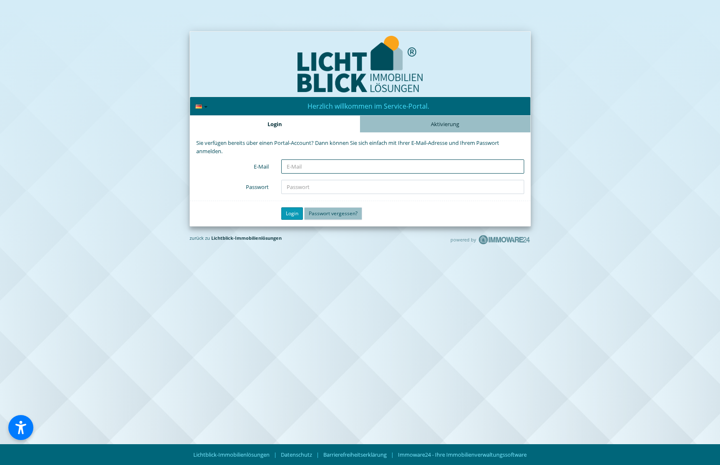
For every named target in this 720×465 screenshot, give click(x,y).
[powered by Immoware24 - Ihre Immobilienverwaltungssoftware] (504, 243)
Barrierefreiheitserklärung (355, 454)
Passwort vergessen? (333, 213)
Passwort (257, 187)
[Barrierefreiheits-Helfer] (20, 427)
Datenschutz (296, 454)
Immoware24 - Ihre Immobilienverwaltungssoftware (462, 454)
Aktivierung (445, 124)
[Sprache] (201, 106)
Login (275, 124)
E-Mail (261, 166)
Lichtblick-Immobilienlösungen (246, 238)
